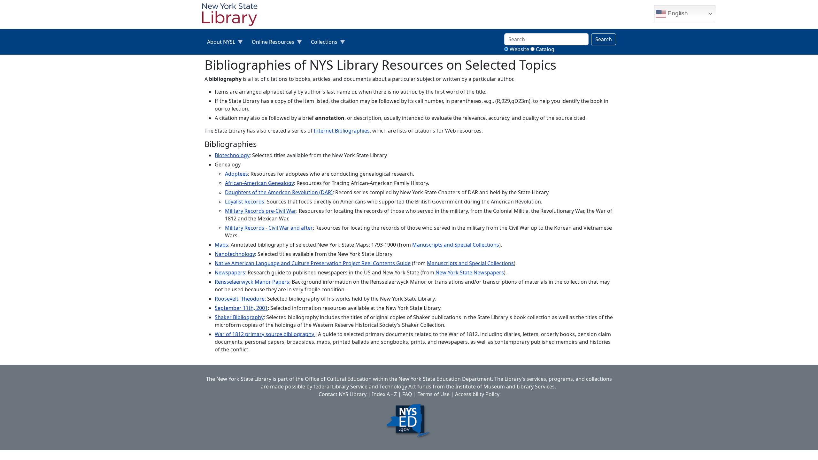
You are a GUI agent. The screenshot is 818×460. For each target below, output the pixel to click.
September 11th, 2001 (241, 307)
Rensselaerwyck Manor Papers (252, 281)
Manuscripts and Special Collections (455, 244)
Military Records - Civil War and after (269, 227)
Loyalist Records (244, 201)
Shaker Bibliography (239, 317)
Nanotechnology (235, 253)
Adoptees (236, 173)
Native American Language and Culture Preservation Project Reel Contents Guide (313, 263)
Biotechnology (232, 155)
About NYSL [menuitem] (218, 43)
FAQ (407, 394)
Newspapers (230, 272)
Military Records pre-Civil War (260, 210)
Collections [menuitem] (321, 43)
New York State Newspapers (470, 272)
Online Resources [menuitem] (270, 43)
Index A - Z (384, 394)
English (677, 13)
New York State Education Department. (445, 378)
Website (519, 49)
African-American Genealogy (259, 183)
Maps (221, 244)
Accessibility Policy (477, 394)
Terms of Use (434, 394)
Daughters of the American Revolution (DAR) (279, 192)
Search (603, 39)
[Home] (232, 15)
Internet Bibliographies (342, 130)
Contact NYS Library (343, 394)
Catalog (545, 49)
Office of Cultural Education (338, 378)
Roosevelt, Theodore (240, 298)
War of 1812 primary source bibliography (265, 334)
